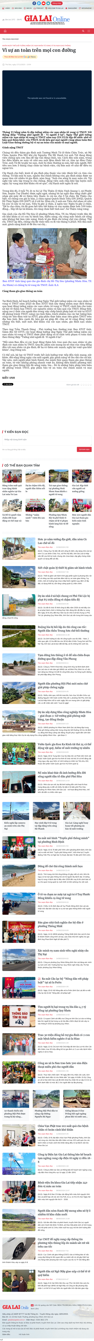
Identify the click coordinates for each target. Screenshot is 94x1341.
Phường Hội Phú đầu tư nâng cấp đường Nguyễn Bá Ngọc (46, 1113)
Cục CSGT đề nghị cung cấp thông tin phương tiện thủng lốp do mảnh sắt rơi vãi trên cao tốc (63, 1243)
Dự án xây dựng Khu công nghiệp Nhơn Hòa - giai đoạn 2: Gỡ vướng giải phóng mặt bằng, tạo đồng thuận (64, 716)
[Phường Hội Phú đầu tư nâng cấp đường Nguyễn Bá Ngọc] (46, 1099)
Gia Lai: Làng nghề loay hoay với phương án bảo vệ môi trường (76, 826)
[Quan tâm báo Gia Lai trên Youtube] (43, 3)
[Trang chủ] (5, 31)
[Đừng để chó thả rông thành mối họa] (18, 875)
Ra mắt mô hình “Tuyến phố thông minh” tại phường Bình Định (63, 840)
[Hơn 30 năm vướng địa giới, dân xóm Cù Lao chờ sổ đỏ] (18, 549)
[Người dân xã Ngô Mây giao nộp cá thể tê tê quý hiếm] (18, 1281)
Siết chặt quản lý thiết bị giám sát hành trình (65, 567)
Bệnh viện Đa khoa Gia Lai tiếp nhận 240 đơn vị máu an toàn (62, 1184)
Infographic (87, 8)
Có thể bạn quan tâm (22, 465)
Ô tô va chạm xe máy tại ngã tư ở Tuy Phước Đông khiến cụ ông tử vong (64, 896)
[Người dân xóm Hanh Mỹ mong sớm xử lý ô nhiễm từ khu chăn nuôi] (18, 1220)
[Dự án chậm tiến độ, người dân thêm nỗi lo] (35, 476)
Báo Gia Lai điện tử (47, 19)
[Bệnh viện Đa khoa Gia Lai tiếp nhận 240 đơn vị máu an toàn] (18, 1192)
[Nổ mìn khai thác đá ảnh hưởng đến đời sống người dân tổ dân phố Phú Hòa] (18, 782)
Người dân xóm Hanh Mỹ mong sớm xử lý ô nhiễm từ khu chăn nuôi (64, 1212)
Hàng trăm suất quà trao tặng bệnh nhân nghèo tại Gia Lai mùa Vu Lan (12, 490)
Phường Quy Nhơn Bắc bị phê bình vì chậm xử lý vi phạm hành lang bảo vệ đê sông (58, 521)
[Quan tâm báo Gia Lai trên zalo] (39, 3)
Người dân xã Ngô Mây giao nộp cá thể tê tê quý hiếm (64, 1273)
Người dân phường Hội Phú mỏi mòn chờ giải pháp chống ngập (63, 685)
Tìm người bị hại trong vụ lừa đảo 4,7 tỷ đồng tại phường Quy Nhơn (62, 1008)
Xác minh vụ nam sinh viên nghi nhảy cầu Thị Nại (63, 952)
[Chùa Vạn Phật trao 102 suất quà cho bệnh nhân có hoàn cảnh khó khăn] (18, 1135)
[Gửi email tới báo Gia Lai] (48, 3)
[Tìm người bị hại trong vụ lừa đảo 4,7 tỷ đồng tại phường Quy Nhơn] (18, 1016)
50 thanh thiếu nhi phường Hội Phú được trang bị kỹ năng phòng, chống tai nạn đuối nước (14, 1113)
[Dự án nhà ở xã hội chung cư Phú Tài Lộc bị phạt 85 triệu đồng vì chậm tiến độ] (18, 605)
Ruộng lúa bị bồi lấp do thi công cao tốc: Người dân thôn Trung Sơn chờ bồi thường (63, 628)
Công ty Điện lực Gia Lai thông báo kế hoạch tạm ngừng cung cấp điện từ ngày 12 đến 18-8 (65, 1158)
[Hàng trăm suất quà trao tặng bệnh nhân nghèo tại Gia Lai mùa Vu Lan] (12, 476)
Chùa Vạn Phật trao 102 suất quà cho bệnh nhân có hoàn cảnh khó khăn (63, 1127)
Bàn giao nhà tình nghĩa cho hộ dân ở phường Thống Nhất (60, 924)
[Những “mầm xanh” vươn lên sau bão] (35, 505)
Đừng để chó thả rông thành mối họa (60, 866)
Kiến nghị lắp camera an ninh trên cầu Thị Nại (14, 826)
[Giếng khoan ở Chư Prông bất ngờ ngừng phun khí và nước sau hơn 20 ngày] (76, 1099)
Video (7, 8)
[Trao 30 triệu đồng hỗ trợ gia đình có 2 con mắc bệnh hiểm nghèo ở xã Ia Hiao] (18, 1044)
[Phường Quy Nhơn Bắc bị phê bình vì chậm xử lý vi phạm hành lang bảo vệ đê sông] (58, 505)
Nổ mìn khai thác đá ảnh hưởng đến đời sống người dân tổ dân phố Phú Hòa (62, 774)
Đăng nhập (57, 3)
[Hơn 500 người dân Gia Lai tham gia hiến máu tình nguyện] (82, 505)
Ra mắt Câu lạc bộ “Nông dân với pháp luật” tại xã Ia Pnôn (63, 980)
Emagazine (72, 8)
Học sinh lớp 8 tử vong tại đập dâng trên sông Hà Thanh (46, 826)
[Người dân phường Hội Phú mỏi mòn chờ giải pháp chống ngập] (18, 693)
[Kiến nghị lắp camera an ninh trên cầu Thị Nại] (15, 811)
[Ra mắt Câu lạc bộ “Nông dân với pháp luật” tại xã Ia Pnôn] (18, 988)
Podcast (40, 8)
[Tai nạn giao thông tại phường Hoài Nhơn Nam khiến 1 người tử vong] (58, 476)
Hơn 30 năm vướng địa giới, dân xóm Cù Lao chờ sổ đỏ (62, 541)
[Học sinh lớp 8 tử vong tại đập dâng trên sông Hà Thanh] (46, 811)
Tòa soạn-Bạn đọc (10, 39)
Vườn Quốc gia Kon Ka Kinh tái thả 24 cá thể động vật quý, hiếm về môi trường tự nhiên (64, 746)
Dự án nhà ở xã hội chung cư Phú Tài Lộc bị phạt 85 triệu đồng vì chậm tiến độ (64, 597)
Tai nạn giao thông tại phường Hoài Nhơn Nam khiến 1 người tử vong (58, 490)
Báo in (29, 8)
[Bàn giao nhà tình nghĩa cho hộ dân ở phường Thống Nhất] (18, 932)
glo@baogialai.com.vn (16, 1320)
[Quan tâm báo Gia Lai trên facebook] (34, 3)
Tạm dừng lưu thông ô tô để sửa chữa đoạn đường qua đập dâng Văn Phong (64, 657)
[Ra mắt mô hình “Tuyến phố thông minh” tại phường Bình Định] (18, 847)
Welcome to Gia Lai (55, 8)
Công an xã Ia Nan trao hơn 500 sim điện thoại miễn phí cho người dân (62, 1065)
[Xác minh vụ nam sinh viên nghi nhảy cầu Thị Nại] (18, 960)
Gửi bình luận (84, 449)
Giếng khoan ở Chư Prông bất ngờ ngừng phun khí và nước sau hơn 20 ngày (75, 1113)
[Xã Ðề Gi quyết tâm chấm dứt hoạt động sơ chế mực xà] (12, 505)
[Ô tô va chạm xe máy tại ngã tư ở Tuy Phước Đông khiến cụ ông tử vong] (18, 904)
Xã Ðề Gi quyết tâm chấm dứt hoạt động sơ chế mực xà (11, 518)
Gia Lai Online (15, 1306)
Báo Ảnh (18, 8)
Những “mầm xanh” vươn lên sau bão (35, 518)
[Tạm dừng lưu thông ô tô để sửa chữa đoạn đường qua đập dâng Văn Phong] (18, 664)
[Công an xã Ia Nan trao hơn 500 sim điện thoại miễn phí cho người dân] (18, 1072)
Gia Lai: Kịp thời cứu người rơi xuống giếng (80, 488)
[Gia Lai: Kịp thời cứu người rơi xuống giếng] (82, 476)
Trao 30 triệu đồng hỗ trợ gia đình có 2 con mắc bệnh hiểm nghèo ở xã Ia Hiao (64, 1036)
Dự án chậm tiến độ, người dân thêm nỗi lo (35, 488)
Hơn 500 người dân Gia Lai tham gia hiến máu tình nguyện (81, 519)
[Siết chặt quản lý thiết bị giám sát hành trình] (18, 577)
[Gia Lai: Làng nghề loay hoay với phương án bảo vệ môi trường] (76, 811)
